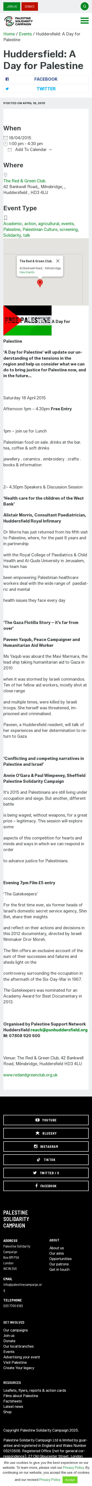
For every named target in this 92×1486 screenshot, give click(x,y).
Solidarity (12, 235)
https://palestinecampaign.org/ (23, 21)
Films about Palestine (20, 1396)
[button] (40, 283)
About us (56, 1248)
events (67, 223)
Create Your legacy (18, 1368)
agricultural (48, 223)
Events (25, 34)
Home (9, 34)
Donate (30, 6)
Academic (12, 223)
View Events (26, 272)
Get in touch (59, 1269)
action (30, 223)
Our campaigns (15, 1330)
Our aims (56, 1253)
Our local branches (18, 1346)
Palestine (11, 229)
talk (26, 235)
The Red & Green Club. (24, 180)
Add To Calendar (30, 149)
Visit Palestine (15, 1362)
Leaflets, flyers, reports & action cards (34, 1390)
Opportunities (60, 1259)
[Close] (57, 261)
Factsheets (12, 1401)
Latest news (13, 1406)
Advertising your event (21, 1357)
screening (69, 229)
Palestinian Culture (40, 229)
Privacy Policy (73, 1468)
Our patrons (59, 1264)
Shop (7, 1412)
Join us (12, 6)
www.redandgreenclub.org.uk (30, 1075)
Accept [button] (70, 1480)
